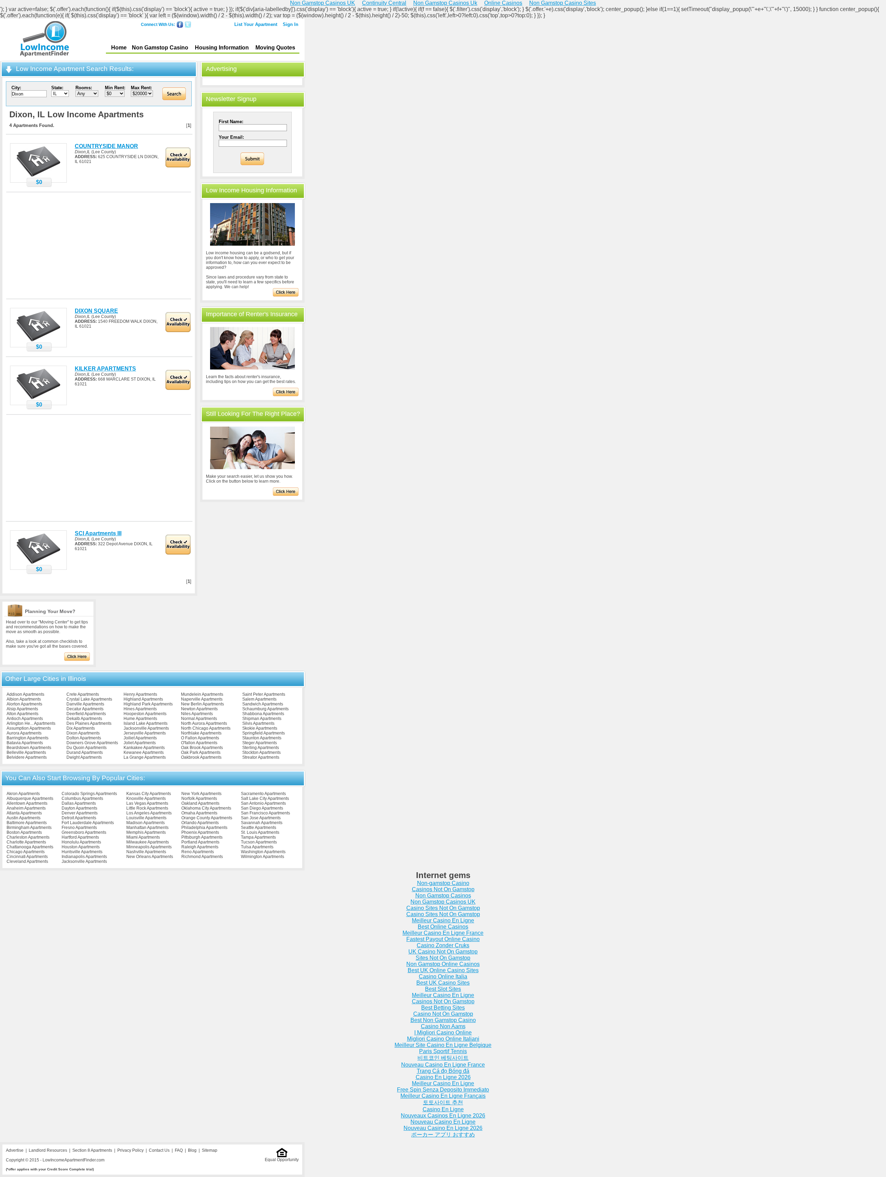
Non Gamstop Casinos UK (443, 902)
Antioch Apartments (25, 718)
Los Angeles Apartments (149, 813)
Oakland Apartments (200, 803)
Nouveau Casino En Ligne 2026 (443, 1128)
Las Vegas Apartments (147, 803)
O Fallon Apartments (200, 738)
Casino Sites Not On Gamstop (443, 908)
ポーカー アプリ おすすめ (443, 1135)
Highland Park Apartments (148, 704)
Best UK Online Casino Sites (443, 970)
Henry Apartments (140, 694)
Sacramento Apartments (263, 793)
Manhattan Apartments (147, 827)
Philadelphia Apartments (204, 827)
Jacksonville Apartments (146, 728)
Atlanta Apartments (24, 813)
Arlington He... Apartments (31, 723)
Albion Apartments (24, 699)
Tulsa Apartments (257, 847)
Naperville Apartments (202, 699)
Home (119, 48)
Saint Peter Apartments (263, 694)
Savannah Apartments (261, 822)
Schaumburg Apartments (265, 708)
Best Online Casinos (443, 927)
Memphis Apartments (146, 832)
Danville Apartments (85, 704)
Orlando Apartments (200, 822)
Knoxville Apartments (146, 798)
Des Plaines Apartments (88, 723)
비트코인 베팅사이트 (443, 1058)
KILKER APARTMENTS (105, 369)
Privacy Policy (130, 1150)
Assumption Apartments (29, 728)
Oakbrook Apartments (201, 757)
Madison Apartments (145, 822)
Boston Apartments (24, 832)
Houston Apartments (81, 847)
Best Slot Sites (443, 989)
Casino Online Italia (443, 976)
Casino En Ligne (443, 1109)
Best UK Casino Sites (443, 983)
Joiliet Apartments (140, 738)
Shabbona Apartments (263, 713)
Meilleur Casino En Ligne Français (443, 1096)
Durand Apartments (84, 752)
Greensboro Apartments (84, 832)
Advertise (15, 1150)
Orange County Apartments (206, 817)
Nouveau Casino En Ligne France (443, 1065)
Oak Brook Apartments (202, 747)
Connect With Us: (158, 24)
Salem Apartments (259, 699)
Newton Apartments (199, 708)
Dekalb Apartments (84, 718)
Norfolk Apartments (199, 798)
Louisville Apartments (146, 817)
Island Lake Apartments (146, 723)
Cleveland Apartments (27, 861)
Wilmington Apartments (262, 856)
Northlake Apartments (201, 733)
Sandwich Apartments (262, 704)
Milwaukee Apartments (147, 842)
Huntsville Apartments (82, 851)
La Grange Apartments (145, 757)
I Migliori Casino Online (443, 1032)
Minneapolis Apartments (149, 847)
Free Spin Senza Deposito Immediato (443, 1090)
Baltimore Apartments (27, 822)
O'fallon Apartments (199, 742)
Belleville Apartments (26, 752)
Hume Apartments (140, 718)
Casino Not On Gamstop (443, 1014)
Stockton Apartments (261, 752)
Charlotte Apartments (26, 842)
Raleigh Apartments (199, 847)
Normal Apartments (199, 718)
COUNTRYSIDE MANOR (106, 146)
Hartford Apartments (80, 837)
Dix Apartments (80, 728)
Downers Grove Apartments (92, 742)
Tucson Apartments (259, 842)
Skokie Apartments (259, 728)
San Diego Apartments (262, 808)
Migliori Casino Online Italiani (443, 1039)
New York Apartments (201, 793)
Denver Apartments (80, 813)
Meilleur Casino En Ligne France (443, 933)
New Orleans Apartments (149, 856)
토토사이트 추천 (443, 1102)
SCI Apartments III (98, 533)
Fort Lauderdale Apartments (88, 822)
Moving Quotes (275, 48)
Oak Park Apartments (200, 752)
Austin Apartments (23, 817)
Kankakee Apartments (144, 747)
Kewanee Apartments (144, 752)
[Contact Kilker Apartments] (38, 398)
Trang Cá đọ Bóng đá (443, 1071)
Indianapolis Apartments (84, 856)
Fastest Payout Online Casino (443, 939)
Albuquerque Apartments (30, 798)
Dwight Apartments (84, 757)
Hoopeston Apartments (145, 713)
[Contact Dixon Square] (38, 341)
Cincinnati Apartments (27, 856)
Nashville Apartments (146, 851)
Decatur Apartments (84, 708)
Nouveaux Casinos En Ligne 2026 (443, 1116)
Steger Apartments (259, 742)
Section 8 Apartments (92, 1150)
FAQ (179, 1150)
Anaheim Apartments (26, 808)
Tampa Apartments (258, 837)
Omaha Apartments (199, 813)
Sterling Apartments (260, 747)
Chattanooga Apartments (30, 847)
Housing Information (222, 48)
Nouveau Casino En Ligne (443, 1122)
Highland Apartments (143, 699)
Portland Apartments (200, 842)
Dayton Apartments (79, 808)
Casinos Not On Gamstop (443, 889)
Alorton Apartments (24, 704)
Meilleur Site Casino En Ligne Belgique (443, 1045)
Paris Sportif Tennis (443, 1051)
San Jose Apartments (261, 817)
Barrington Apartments (27, 738)
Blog (192, 1150)
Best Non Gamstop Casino (443, 1020)
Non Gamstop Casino (160, 48)
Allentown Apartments (27, 803)
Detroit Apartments (79, 817)
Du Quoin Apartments (86, 747)
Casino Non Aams (443, 1026)
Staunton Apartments (261, 738)
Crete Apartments (82, 694)
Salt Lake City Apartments (265, 798)
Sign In (290, 24)
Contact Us (159, 1150)
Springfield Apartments (263, 733)
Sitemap (209, 1150)
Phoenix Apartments (200, 832)
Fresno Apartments (79, 827)
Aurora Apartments (24, 733)
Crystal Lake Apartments (89, 699)
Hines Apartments (140, 708)
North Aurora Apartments (204, 723)
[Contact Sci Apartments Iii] (38, 563)
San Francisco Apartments (265, 813)
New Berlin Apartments (202, 704)
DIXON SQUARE (96, 311)
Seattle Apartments (258, 827)
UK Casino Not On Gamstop (443, 952)
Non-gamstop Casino (443, 883)
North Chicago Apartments (205, 728)
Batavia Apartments (25, 742)
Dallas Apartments (79, 803)
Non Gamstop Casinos (443, 895)
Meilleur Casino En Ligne (443, 920)
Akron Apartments (23, 793)
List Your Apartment (255, 24)
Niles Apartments (197, 713)
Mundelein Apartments (202, 694)
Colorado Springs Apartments (89, 793)
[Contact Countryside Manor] (38, 176)
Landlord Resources (48, 1150)
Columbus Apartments (82, 798)
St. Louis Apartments (260, 832)
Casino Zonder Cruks (443, 945)
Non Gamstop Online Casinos (443, 964)
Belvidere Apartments (27, 757)
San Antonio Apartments (263, 803)
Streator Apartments (260, 757)
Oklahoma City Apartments (206, 808)
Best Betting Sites (443, 1008)
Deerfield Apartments (86, 713)
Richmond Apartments (202, 856)
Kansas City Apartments (148, 793)
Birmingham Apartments (29, 827)
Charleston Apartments (28, 837)
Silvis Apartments (258, 723)
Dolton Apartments (83, 738)
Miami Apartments (143, 837)
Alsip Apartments (22, 708)
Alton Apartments (22, 713)
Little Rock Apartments (147, 808)
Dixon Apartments (83, 733)
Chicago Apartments (26, 851)
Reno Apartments (197, 851)
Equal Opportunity (282, 1159)
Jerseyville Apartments (145, 733)
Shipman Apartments (261, 718)
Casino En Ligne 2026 (443, 1077)
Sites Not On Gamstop (443, 958)
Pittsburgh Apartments (202, 837)
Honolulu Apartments (81, 842)
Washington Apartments (263, 851)
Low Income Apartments (44, 40)
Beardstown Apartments (29, 747)
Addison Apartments (25, 694)
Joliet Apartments (140, 742)
